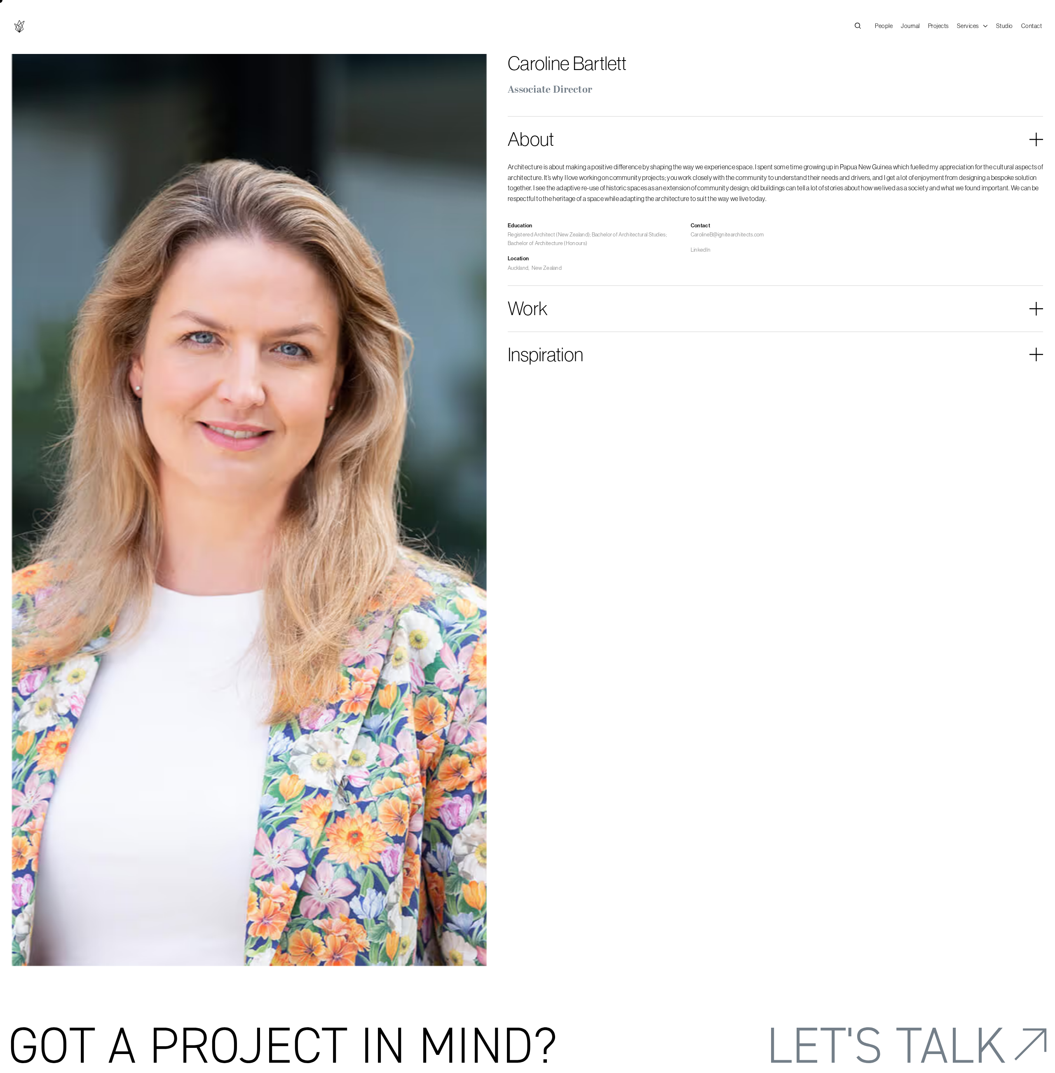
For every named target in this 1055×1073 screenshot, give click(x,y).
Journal (910, 26)
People (884, 26)
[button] (972, 26)
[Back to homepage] (19, 26)
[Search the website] (858, 26)
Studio (1004, 26)
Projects (938, 26)
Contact (1031, 26)
